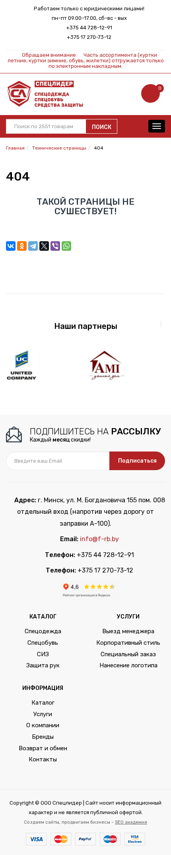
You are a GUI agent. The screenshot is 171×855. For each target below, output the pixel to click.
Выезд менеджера (128, 631)
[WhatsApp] (66, 246)
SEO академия (131, 822)
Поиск (101, 127)
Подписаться (137, 460)
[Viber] (55, 246)
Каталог (42, 702)
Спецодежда (43, 631)
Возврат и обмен (43, 748)
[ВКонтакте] (11, 246)
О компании (42, 725)
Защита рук (43, 665)
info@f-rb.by (99, 539)
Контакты (43, 759)
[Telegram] (33, 246)
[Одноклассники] (22, 246)
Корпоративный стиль (128, 642)
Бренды (43, 736)
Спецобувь (42, 642)
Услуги (42, 714)
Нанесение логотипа (128, 665)
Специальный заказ (128, 654)
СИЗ (43, 654)
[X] (44, 246)
